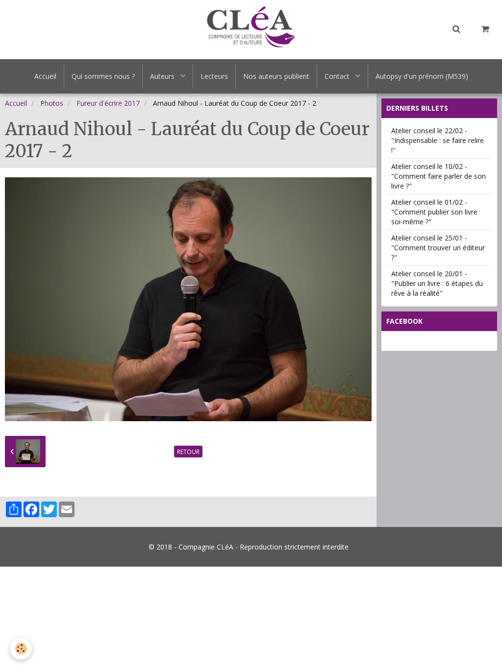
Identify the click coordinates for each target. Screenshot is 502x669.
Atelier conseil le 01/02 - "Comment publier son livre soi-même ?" (434, 211)
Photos (51, 103)
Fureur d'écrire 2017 (108, 103)
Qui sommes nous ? (103, 76)
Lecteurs (214, 76)
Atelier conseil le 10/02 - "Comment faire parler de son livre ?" (438, 176)
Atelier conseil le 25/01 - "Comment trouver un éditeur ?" (438, 247)
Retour (188, 451)
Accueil (45, 76)
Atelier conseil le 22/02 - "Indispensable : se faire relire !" (437, 140)
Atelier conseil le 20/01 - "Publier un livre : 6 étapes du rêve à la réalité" (437, 283)
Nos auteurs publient (276, 76)
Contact (338, 76)
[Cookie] (21, 649)
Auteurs (163, 76)
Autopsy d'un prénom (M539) (422, 76)
